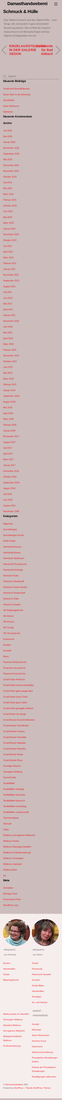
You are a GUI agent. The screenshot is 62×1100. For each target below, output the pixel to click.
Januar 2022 (9, 269)
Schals (6, 974)
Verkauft (7, 823)
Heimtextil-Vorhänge (13, 569)
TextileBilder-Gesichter (14, 794)
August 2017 (9, 442)
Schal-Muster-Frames (14, 731)
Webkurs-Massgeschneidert (17, 846)
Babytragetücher (11, 980)
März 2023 (8, 223)
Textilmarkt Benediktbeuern (16, 88)
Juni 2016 (8, 499)
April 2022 (8, 251)
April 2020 (8, 338)
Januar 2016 (9, 505)
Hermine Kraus (39, 1041)
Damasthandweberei (14, 1084)
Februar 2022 (9, 263)
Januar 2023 (9, 228)
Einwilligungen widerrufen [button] (44, 1077)
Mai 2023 (7, 217)
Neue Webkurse (11, 106)
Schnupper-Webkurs (13, 1019)
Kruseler (7, 650)
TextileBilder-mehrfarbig (14, 806)
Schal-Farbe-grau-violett (15, 702)
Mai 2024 (7, 188)
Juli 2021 (7, 292)
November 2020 (11, 321)
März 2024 (8, 194)
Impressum (8, 639)
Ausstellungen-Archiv (13, 535)
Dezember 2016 (11, 471)
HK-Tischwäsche (11, 633)
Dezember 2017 (11, 436)
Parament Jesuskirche (14, 668)
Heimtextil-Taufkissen (13, 558)
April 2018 (8, 413)
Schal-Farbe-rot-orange (14, 714)
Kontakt (7, 645)
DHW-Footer (9, 541)
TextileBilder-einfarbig (13, 789)
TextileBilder (9, 783)
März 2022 (8, 257)
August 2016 (9, 488)
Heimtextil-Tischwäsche (15, 564)
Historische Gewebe (41, 974)
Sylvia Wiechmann (40, 1035)
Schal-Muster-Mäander (14, 743)
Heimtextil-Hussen (12, 546)
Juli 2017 (7, 448)
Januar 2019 (9, 390)
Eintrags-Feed (10, 893)
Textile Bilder (38, 986)
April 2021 (8, 309)
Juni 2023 (8, 211)
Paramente (37, 969)
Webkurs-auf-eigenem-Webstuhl (19, 835)
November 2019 (11, 355)
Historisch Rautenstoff (14, 593)
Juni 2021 (8, 298)
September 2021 (11, 280)
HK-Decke (8, 616)
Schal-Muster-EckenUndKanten (18, 720)
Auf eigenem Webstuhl (14, 1031)
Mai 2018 (7, 407)
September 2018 (11, 396)
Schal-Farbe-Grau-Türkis (15, 696)
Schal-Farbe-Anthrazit (14, 679)
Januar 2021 (9, 315)
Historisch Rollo (11, 598)
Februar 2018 (9, 425)
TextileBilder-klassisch (14, 800)
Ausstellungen (10, 529)
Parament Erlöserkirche (14, 662)
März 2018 (8, 419)
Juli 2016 (7, 494)
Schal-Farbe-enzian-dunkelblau (18, 685)
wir (4, 875)
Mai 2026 (7, 136)
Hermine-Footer (11, 575)
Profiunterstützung (12, 1046)
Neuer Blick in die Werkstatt (16, 94)
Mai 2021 (7, 303)
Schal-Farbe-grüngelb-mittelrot (18, 708)
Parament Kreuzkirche (14, 673)
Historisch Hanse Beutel (15, 587)
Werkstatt (36, 1030)
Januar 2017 (9, 465)
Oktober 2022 (10, 240)
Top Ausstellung (11, 818)
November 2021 (11, 274)
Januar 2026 (9, 142)
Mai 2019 (7, 373)
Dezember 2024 (11, 165)
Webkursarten (10, 869)
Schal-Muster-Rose (12, 760)
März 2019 (8, 378)
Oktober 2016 (10, 476)
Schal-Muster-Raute (13, 754)
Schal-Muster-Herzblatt (14, 737)
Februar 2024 (9, 200)
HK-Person (8, 621)
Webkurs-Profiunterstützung (17, 852)
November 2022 (11, 234)
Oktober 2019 (10, 361)
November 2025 (11, 148)
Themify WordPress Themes (38, 1088)
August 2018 (9, 401)
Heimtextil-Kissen (11, 552)
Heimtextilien (9, 969)
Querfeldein (8, 100)
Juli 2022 (7, 246)
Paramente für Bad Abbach (43, 50)
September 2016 (11, 482)
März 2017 (8, 459)
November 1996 (11, 511)
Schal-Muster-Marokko (14, 748)
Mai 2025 (7, 159)
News (6, 656)
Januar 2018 (9, 430)
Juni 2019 (8, 367)
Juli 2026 (7, 130)
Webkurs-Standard (12, 864)
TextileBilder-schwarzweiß (16, 812)
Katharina (7, 111)
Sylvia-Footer (9, 777)
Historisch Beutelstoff (13, 581)
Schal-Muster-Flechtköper (16, 725)
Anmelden (8, 888)
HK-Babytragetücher (13, 610)
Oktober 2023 (10, 205)
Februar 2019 (9, 384)
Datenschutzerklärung (42, 1052)
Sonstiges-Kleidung (12, 771)
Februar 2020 (9, 350)
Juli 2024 (7, 182)
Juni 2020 (8, 326)
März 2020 (8, 344)
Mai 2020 (7, 332)
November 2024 (11, 171)
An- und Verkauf (39, 1002)
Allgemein (8, 523)
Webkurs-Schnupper (13, 858)
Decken (6, 963)
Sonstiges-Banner (12, 766)
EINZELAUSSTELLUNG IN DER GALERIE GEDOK (27, 50)
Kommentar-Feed (11, 899)
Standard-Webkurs (12, 1025)
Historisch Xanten (12, 604)
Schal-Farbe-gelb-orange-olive (18, 691)
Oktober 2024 (10, 176)
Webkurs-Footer (11, 841)
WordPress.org (10, 905)
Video (6, 829)
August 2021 (9, 286)
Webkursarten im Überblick (16, 1014)
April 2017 (8, 453)
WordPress (19, 1088)
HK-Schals (8, 627)
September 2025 (11, 153)
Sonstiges (36, 997)
